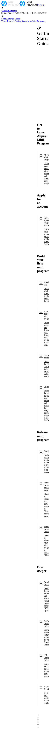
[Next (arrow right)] (38, 727)
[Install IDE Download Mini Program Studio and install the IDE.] (39, 294)
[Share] (38, 717)
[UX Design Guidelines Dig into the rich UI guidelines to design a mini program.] (39, 668)
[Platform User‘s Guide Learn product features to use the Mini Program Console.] (39, 635)
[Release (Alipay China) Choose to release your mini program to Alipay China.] (39, 543)
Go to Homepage (9, 10)
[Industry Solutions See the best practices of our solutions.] (39, 697)
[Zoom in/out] (38, 722)
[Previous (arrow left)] (38, 724)
